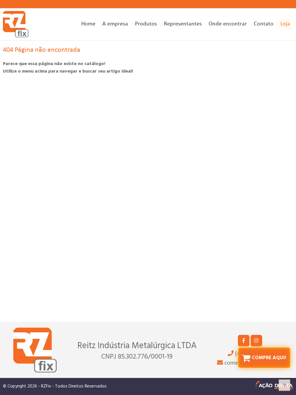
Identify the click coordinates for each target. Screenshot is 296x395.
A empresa (115, 24)
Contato (263, 24)
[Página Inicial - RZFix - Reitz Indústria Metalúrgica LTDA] (15, 24)
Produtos (146, 24)
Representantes (183, 24)
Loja (285, 24)
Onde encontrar (228, 24)
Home (88, 24)
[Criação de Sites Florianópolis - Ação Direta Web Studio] (274, 386)
